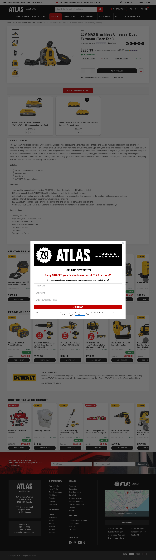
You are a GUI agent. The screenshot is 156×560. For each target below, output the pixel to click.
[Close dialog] (123, 243)
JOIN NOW (78, 307)
